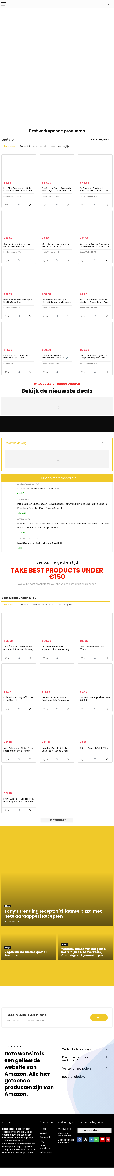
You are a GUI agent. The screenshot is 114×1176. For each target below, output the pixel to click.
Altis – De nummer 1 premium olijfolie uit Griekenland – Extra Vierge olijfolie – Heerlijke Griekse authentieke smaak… (94, 303)
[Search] (109, 4)
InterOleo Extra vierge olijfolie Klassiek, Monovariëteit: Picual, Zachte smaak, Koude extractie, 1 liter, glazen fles (18, 192)
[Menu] (3, 4)
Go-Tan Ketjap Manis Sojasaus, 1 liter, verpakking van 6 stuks (55, 649)
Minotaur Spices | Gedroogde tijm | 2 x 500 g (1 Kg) (17, 300)
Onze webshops (45, 1147)
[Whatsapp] (96, 1139)
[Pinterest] (108, 1139)
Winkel (43, 1133)
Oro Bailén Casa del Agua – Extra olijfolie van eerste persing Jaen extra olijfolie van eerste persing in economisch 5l (57, 303)
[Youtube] (102, 1139)
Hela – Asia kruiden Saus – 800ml (93, 648)
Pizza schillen (23, 499)
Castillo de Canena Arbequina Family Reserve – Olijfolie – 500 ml (94, 246)
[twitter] (85, 1139)
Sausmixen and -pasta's (28, 484)
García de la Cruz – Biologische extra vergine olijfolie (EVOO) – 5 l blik (57, 190)
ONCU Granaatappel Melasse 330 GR (95, 699)
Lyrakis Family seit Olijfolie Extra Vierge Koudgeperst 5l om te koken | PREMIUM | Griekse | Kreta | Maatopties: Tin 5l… (94, 359)
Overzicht (45, 1137)
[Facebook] (79, 1139)
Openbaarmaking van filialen (67, 1141)
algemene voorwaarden (64, 1134)
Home (43, 1128)
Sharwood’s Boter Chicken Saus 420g (38, 488)
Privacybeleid (64, 1128)
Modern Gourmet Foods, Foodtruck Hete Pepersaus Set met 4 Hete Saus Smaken (57, 700)
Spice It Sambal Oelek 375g (94, 748)
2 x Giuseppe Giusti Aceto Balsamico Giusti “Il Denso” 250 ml (94, 190)
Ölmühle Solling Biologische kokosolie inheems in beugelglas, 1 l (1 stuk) (16, 246)
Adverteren (46, 1152)
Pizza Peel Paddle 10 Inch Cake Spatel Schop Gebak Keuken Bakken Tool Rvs (55, 751)
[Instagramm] (91, 1139)
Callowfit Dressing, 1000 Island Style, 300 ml (18, 699)
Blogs (42, 1141)
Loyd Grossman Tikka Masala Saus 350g (40, 543)
